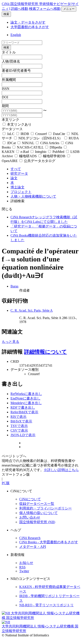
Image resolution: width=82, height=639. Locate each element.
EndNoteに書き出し (25, 398)
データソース (12, 129)
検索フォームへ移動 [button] (45, 8)
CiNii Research (29, 538)
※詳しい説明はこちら (61, 470)
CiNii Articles (49, 143)
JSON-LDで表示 (22, 435)
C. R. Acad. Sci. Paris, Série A (31, 310)
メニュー (69, 8)
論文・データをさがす (27, 22)
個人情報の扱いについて (38, 513)
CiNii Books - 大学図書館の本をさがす (48, 542)
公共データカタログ (39, 161)
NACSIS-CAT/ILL (30, 147)
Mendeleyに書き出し (26, 403)
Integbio (40, 152)
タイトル (9, 52)
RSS (22, 567)
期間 (5, 106)
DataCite (59, 134)
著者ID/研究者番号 (16, 70)
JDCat (11, 143)
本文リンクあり (18, 124)
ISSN (5, 89)
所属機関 (9, 80)
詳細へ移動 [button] (19, 8)
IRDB (25, 134)
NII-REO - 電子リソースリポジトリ (46, 605)
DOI (5, 97)
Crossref (41, 134)
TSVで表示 (19, 426)
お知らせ (26, 563)
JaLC (10, 134)
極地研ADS (28, 156)
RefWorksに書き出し (26, 394)
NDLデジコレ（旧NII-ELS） (40, 138)
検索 (6, 14)
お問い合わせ (29, 517)
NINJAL (28, 143)
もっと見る (10, 341)
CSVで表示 (19, 430)
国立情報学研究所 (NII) (37, 522)
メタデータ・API (32, 546)
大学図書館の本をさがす (29, 27)
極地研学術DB (54, 156)
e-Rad (25, 152)
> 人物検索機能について (37, 196)
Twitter (24, 571)
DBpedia (56, 147)
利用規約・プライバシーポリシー (45, 508)
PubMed (58, 152)
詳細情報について (45, 352)
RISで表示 (18, 417)
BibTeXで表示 (21, 421)
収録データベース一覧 (36, 504)
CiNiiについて (30, 499)
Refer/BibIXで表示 (24, 412)
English (15, 35)
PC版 (6, 483)
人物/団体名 (11, 61)
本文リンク (10, 119)
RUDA (73, 138)
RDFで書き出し (22, 407)
